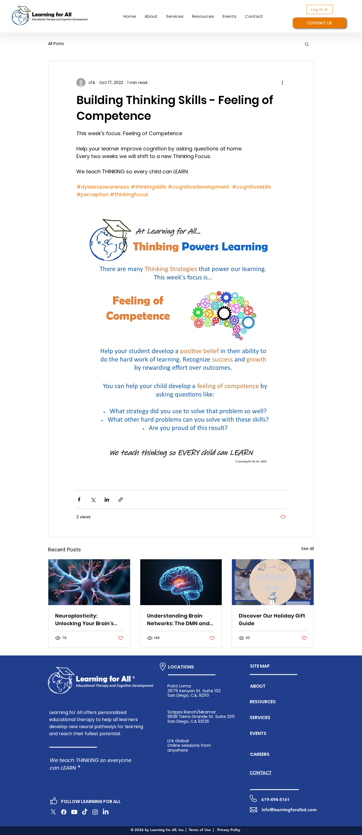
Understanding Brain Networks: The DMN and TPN (178, 619)
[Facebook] (63, 811)
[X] (53, 811)
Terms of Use (200, 829)
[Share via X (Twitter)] (93, 499)
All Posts (56, 43)
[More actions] (282, 82)
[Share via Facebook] (79, 499)
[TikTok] (84, 811)
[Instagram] (95, 811)
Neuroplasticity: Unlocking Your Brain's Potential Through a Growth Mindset (84, 619)
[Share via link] (120, 499)
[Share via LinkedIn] (106, 499)
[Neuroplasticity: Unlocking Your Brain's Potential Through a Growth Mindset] (89, 582)
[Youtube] (74, 811)
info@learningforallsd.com (289, 809)
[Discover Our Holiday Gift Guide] (273, 582)
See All (307, 548)
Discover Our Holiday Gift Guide (272, 619)
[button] (151, 16)
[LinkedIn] (105, 811)
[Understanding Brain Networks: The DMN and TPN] (181, 582)
